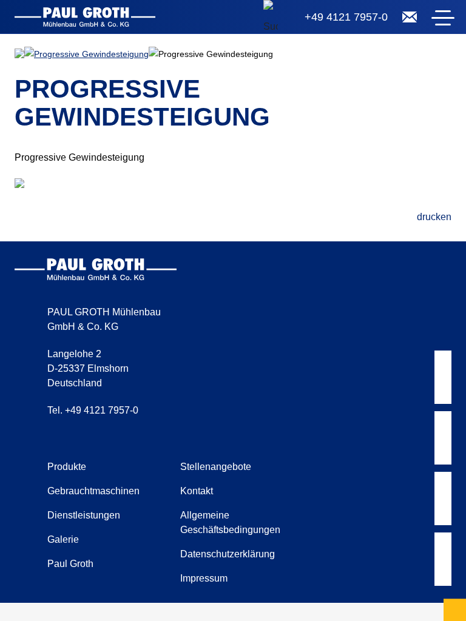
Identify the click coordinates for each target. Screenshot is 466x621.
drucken (434, 217)
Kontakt (196, 491)
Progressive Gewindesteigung (91, 54)
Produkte (66, 467)
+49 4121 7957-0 (346, 17)
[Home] (85, 19)
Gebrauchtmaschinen (93, 491)
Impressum (204, 578)
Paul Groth (70, 564)
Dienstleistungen (83, 515)
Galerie (63, 539)
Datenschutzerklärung (227, 554)
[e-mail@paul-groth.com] (409, 17)
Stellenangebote (215, 467)
